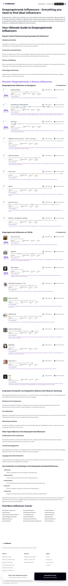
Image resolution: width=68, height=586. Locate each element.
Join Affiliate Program (29, 562)
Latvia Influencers (6, 521)
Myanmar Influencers (50, 519)
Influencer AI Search (6, 556)
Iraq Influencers (6, 512)
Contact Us (48, 565)
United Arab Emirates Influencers (10, 514)
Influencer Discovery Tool (7, 567)
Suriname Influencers (28, 516)
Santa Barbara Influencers (8, 510)
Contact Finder (50, 4)
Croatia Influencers (49, 510)
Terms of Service (49, 562)
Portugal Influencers (28, 514)
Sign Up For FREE (59, 4)
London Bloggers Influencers (9, 516)
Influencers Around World (30, 556)
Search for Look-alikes (60, 89)
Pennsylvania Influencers (29, 512)
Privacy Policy (49, 559)
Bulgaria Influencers (7, 519)
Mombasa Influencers (28, 510)
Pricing (47, 556)
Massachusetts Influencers (30, 519)
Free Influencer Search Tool (8, 565)
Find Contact (49, 89)
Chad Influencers (49, 516)
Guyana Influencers (49, 512)
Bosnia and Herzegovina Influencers (32, 521)
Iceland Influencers (49, 514)
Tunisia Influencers (49, 521)
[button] (50, 576)
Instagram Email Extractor (8, 570)
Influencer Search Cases (29, 559)
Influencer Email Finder (7, 562)
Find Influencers (41, 4)
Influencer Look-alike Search (8, 559)
